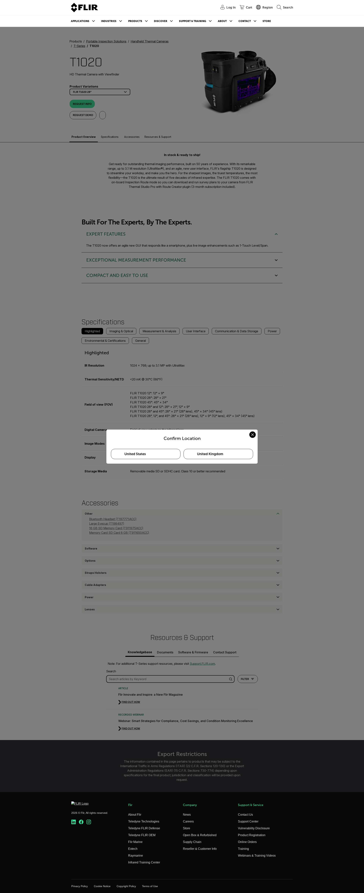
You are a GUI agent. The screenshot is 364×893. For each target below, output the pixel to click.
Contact (244, 21)
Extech (132, 848)
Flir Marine (135, 842)
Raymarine (135, 855)
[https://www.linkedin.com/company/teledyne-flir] (73, 822)
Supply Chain (192, 842)
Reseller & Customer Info (200, 848)
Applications (80, 21)
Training (243, 848)
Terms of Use (150, 886)
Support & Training (192, 21)
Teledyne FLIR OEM (141, 835)
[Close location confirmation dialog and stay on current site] (252, 434)
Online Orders (247, 842)
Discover (160, 21)
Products (135, 21)
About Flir (134, 814)
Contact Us (245, 814)
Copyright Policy (126, 886)
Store (267, 21)
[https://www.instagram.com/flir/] (88, 822)
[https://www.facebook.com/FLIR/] (81, 822)
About (222, 21)
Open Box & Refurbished (200, 835)
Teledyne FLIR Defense (144, 828)
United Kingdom (210, 454)
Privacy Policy (79, 886)
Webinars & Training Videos (257, 855)
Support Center (248, 821)
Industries (108, 21)
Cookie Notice (102, 886)
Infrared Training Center (144, 862)
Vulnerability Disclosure (254, 828)
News (187, 814)
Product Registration (251, 835)
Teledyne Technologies (143, 821)
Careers (188, 821)
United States (135, 454)
